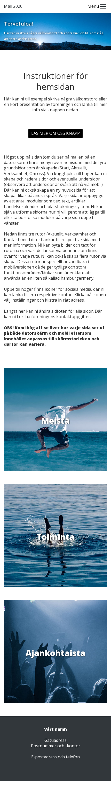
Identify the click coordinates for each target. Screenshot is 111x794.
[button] (103, 6)
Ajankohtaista (55, 652)
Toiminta (56, 536)
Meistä (55, 420)
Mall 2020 (13, 6)
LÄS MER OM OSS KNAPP (55, 133)
